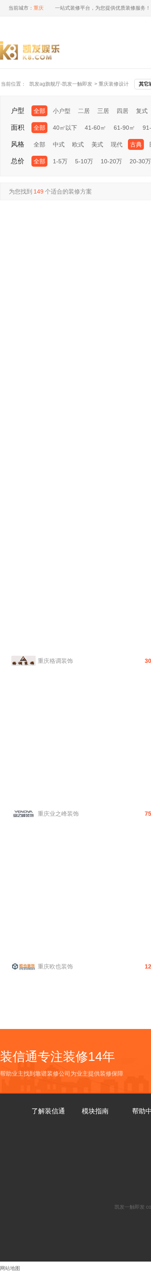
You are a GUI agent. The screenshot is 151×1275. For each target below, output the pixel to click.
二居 (84, 110)
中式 (59, 144)
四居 (122, 110)
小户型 (61, 110)
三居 (103, 110)
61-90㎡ (124, 127)
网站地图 (10, 1268)
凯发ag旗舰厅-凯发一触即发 (60, 84)
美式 (97, 144)
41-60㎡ (95, 127)
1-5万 (60, 161)
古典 (136, 144)
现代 (116, 144)
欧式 (78, 144)
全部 (39, 110)
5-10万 (84, 161)
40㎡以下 (65, 127)
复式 (142, 110)
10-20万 (111, 161)
